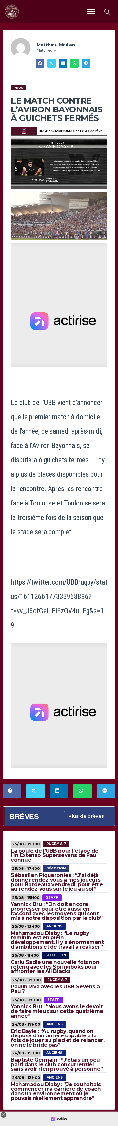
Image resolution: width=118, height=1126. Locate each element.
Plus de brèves (86, 816)
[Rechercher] (106, 11)
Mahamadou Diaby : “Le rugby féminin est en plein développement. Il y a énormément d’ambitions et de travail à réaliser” (57, 940)
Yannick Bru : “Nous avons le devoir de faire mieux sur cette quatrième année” (57, 1011)
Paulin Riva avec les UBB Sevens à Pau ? (55, 989)
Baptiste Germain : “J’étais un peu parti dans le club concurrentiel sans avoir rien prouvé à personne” (57, 1064)
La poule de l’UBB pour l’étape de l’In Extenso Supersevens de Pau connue (54, 855)
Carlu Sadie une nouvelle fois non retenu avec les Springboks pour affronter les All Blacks (55, 966)
